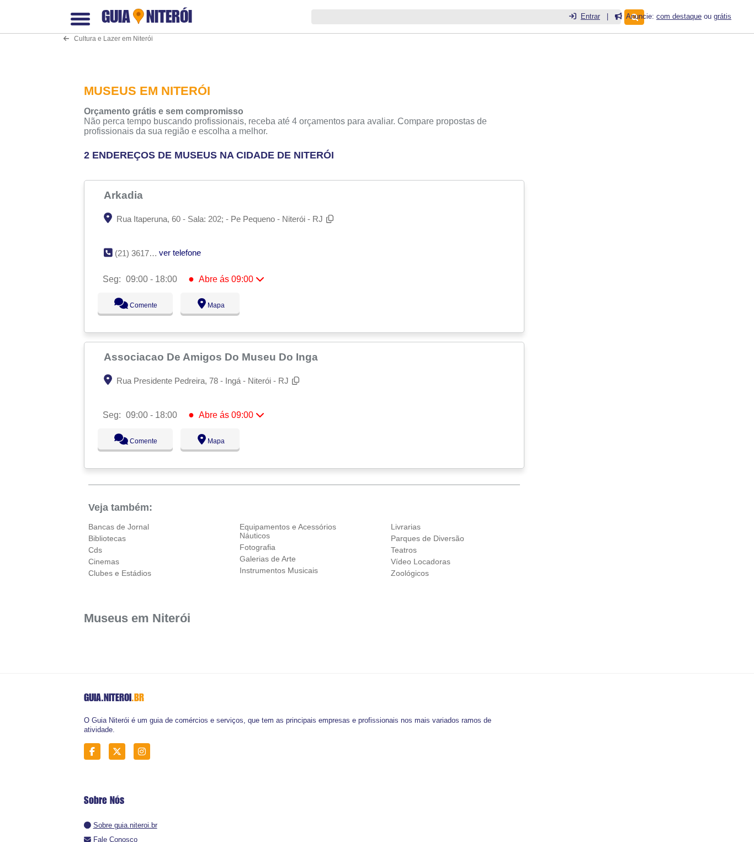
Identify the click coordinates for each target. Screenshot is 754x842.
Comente (136, 305)
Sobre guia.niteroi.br (125, 825)
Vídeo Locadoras (420, 561)
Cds (95, 550)
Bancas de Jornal (118, 526)
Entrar (590, 16)
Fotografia (257, 547)
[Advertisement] (307, 34)
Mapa (213, 305)
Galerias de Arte (268, 558)
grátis (722, 16)
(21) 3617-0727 (142, 253)
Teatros (404, 550)
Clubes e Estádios (119, 573)
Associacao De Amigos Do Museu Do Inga (212, 357)
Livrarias (406, 526)
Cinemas (103, 561)
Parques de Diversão (427, 538)
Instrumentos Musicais (279, 570)
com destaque (679, 16)
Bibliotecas (107, 538)
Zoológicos (410, 573)
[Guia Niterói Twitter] (120, 752)
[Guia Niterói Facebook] (95, 752)
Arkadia (125, 195)
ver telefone (180, 252)
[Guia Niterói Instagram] (145, 752)
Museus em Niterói (137, 618)
